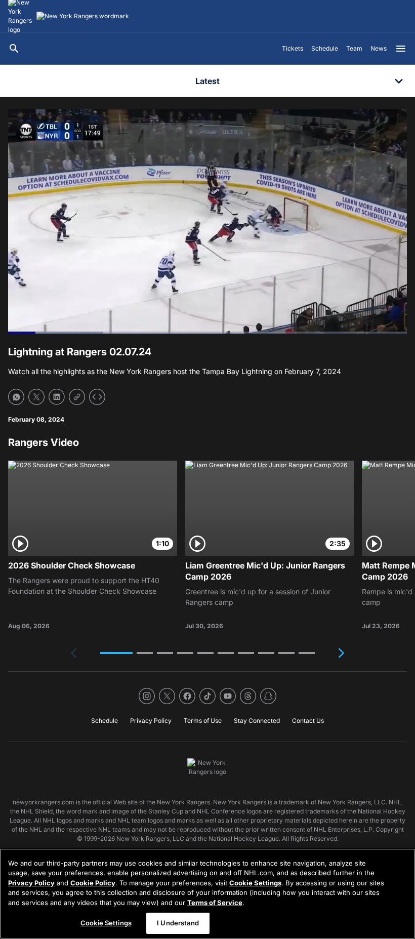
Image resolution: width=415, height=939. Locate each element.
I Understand (178, 923)
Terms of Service (214, 903)
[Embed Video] (97, 397)
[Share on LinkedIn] (57, 397)
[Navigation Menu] (401, 49)
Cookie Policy (92, 883)
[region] (207, 893)
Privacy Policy (31, 883)
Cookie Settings (255, 883)
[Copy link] (77, 397)
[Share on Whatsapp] (16, 397)
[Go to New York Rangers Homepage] (82, 16)
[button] (116, 653)
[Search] (14, 49)
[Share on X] (36, 397)
